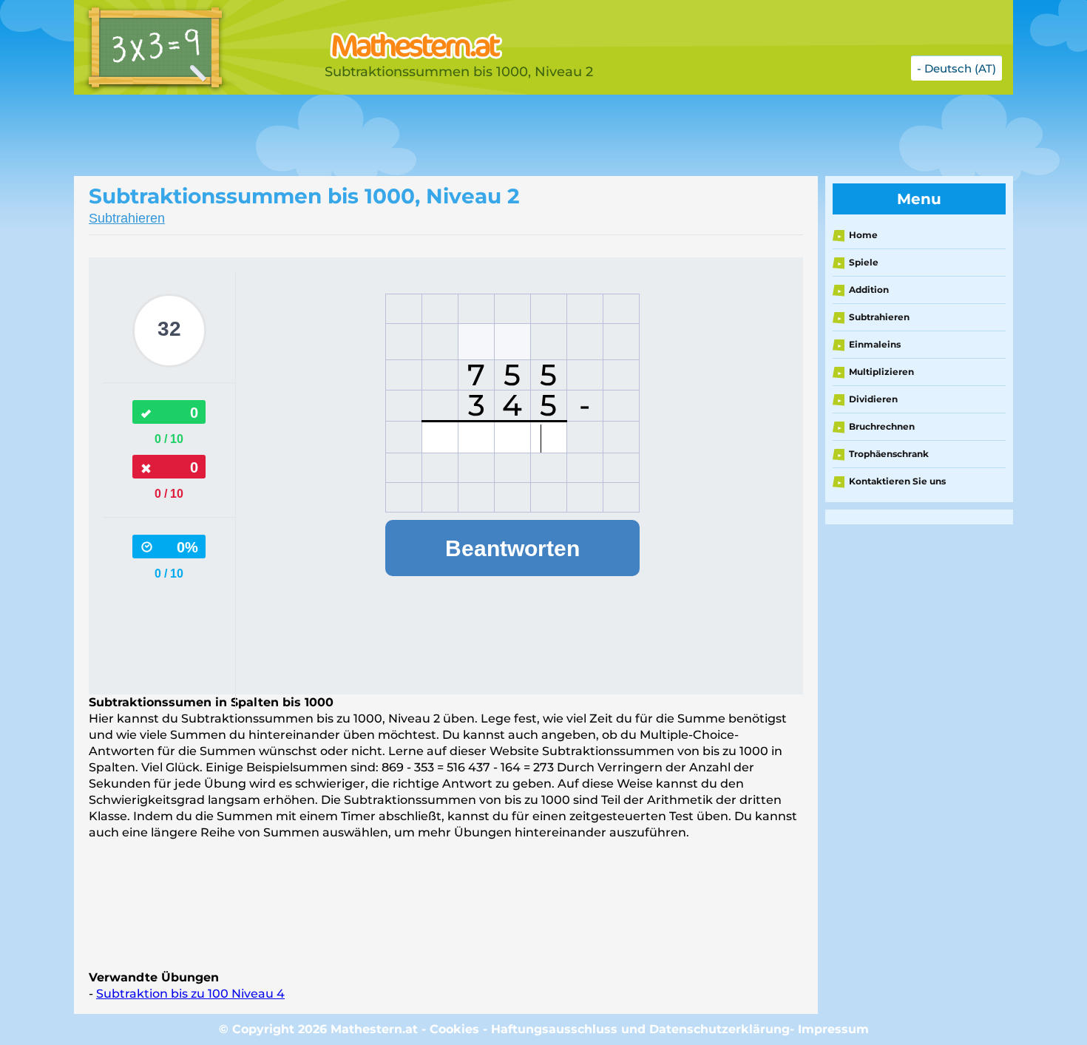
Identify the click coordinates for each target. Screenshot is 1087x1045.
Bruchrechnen (882, 426)
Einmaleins (875, 344)
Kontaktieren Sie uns (897, 481)
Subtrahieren (127, 218)
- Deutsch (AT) (956, 68)
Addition (869, 289)
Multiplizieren (881, 371)
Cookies (454, 1029)
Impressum (833, 1029)
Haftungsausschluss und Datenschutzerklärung (640, 1029)
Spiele (863, 262)
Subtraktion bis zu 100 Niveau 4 (190, 994)
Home (863, 234)
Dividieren (873, 399)
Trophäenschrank (889, 453)
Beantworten (512, 548)
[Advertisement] (443, 135)
